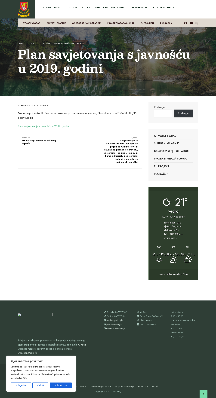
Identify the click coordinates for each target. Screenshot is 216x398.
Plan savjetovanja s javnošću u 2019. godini (44, 126)
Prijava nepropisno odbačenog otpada (39, 140)
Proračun (166, 23)
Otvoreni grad (31, 23)
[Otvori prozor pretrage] (197, 23)
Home (20, 43)
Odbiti (40, 385)
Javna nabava (139, 7)
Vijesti (47, 7)
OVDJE (82, 344)
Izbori (171, 7)
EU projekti (147, 23)
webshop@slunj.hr (27, 353)
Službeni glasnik (56, 23)
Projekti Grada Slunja (120, 23)
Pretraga (159, 107)
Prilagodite (20, 385)
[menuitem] (58, 7)
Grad (56, 7)
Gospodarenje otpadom (86, 23)
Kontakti (159, 7)
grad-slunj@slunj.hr (114, 320)
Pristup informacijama (109, 7)
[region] (41, 374)
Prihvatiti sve (61, 385)
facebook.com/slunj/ (115, 328)
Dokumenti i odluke (78, 7)
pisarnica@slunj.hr (114, 324)
